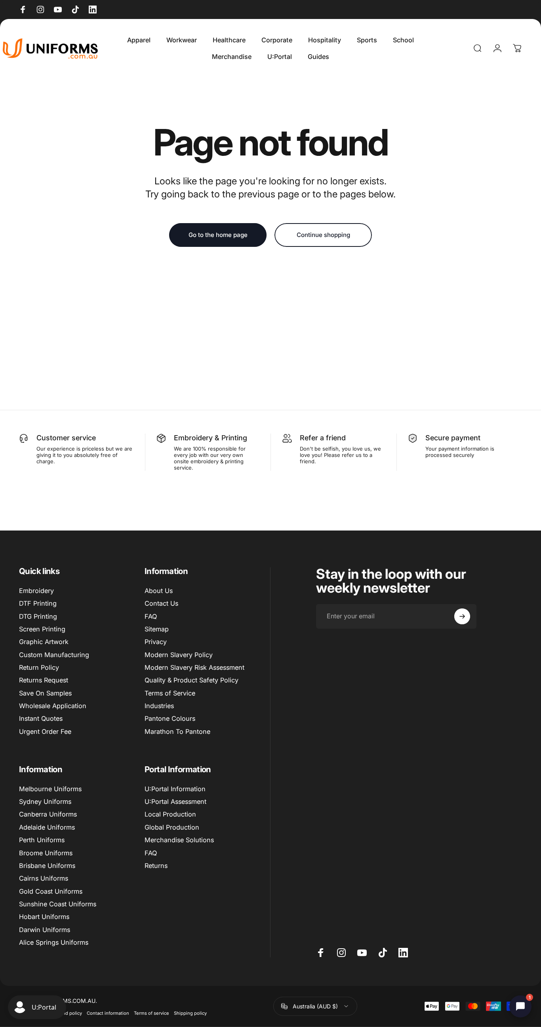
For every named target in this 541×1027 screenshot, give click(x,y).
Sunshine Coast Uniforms (57, 904)
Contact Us (161, 603)
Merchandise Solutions (179, 840)
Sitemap (157, 629)
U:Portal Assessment (175, 801)
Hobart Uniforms (44, 917)
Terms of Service (170, 693)
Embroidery (36, 591)
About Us (159, 591)
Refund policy (67, 1013)
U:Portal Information (175, 789)
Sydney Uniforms (45, 801)
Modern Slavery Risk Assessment (194, 667)
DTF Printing (38, 603)
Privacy (156, 642)
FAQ (151, 616)
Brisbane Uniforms (47, 866)
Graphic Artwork (44, 642)
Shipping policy (190, 1013)
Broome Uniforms (45, 853)
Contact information (108, 1013)
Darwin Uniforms (44, 930)
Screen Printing (42, 629)
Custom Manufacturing (54, 655)
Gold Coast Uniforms (50, 891)
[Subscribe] (462, 616)
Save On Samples (45, 693)
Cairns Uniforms (43, 878)
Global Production (172, 827)
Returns (156, 866)
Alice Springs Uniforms (53, 942)
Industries (159, 706)
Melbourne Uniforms (50, 789)
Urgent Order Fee (45, 731)
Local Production (170, 814)
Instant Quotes (41, 718)
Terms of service (151, 1013)
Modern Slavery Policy (179, 655)
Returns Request (43, 680)
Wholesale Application (52, 706)
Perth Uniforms (42, 840)
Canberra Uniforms (48, 814)
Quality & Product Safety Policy (191, 680)
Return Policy (39, 667)
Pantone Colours (170, 718)
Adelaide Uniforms (47, 827)
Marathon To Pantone (177, 731)
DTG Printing (38, 616)
